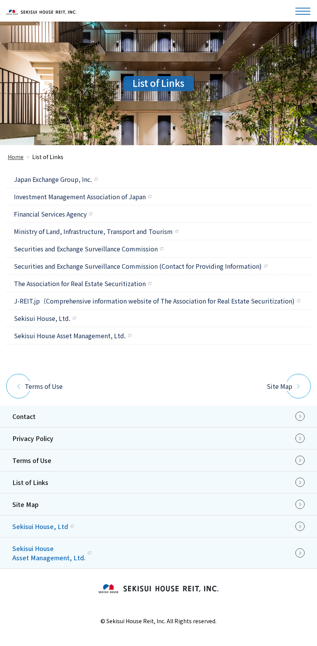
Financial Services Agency (50, 214)
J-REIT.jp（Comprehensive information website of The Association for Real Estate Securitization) (154, 300)
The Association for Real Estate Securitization (80, 283)
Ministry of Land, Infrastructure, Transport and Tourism (93, 231)
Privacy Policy (32, 438)
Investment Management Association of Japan (80, 196)
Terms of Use (44, 386)
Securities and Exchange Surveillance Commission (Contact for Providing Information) (138, 266)
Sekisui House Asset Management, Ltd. (70, 335)
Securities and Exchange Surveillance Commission (86, 248)
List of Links (30, 482)
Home (16, 157)
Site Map (279, 386)
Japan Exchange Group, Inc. (53, 179)
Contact (24, 416)
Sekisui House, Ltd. (42, 318)
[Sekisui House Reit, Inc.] (41, 12)
